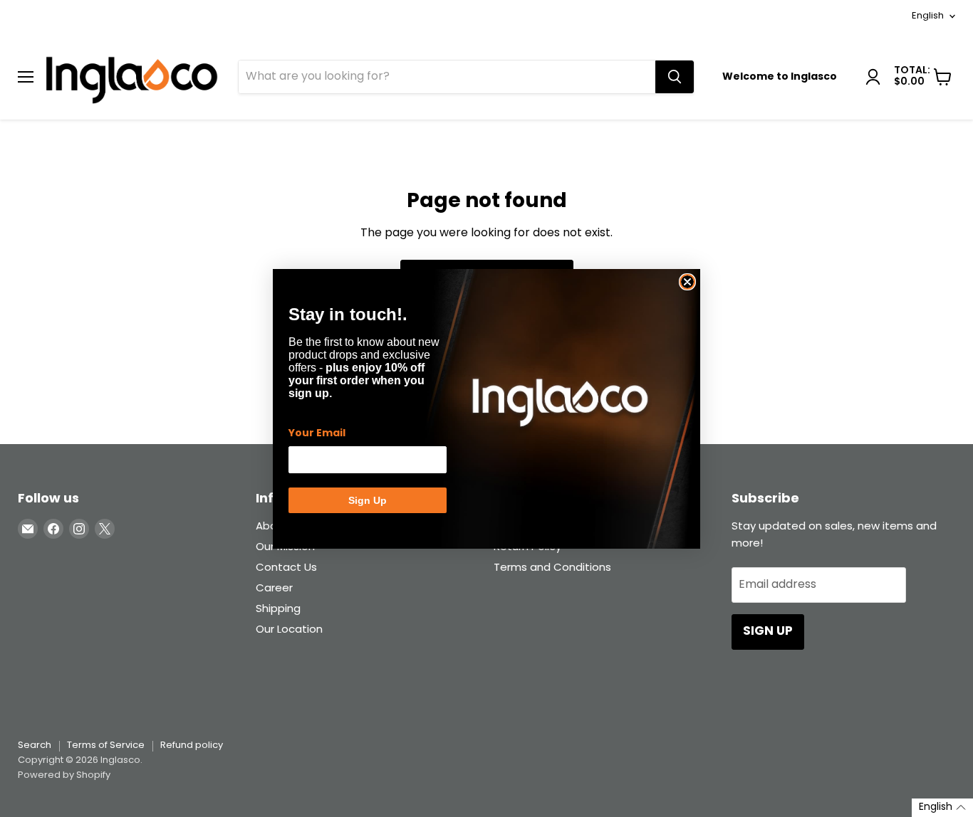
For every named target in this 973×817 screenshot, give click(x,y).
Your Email (316, 433)
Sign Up (367, 500)
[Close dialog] (687, 282)
